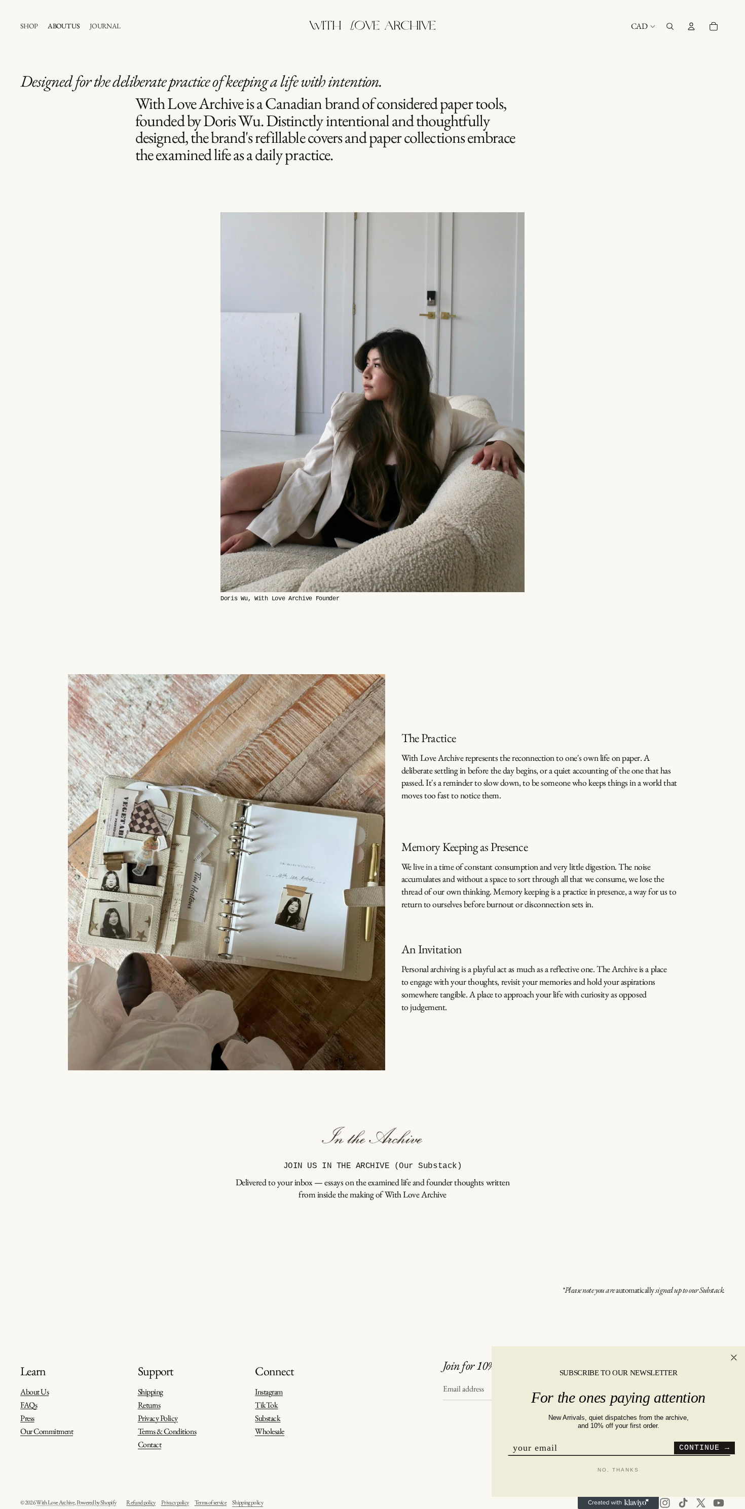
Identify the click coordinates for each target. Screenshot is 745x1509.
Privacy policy (175, 1502)
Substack (267, 1418)
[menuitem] (29, 26)
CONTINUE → (704, 1448)
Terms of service (211, 1502)
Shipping (150, 1391)
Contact (150, 1445)
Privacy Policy (158, 1418)
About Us (34, 1391)
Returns (149, 1405)
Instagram (269, 1391)
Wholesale (269, 1431)
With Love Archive (55, 1502)
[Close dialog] (734, 1357)
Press (27, 1418)
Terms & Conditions (167, 1431)
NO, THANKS (618, 1470)
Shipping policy (247, 1502)
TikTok (266, 1405)
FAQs (28, 1405)
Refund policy (140, 1502)
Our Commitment (46, 1431)
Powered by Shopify (97, 1502)
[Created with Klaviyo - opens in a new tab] (618, 1503)
